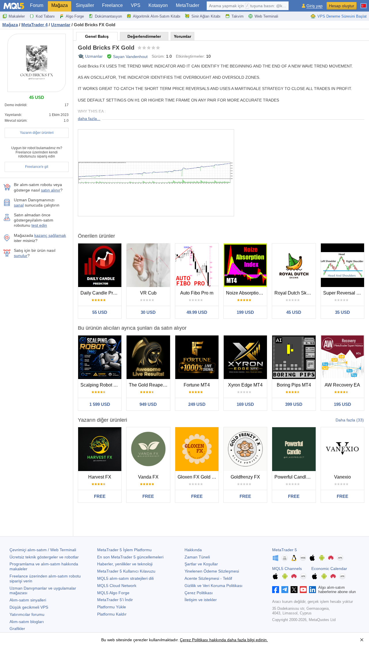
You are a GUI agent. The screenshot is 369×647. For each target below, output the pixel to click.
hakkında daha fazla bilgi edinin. (238, 639)
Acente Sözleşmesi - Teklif (208, 578)
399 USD (293, 404)
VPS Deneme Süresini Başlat (342, 16)
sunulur (20, 255)
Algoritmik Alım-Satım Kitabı (156, 16)
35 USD (342, 312)
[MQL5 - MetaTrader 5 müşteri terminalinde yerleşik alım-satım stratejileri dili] (13, 6)
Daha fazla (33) (350, 420)
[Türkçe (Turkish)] (363, 3)
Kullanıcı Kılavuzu (126, 571)
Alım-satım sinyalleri (28, 600)
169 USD (245, 404)
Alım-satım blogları (27, 621)
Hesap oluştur (341, 5)
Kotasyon (158, 5)
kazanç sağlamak (50, 235)
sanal (19, 205)
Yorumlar (182, 36)
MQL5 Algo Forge (113, 592)
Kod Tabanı (45, 16)
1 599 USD (99, 404)
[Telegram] (284, 589)
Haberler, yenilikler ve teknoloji (125, 564)
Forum (36, 5)
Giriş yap (314, 6)
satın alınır (50, 190)
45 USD (293, 312)
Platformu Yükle (111, 607)
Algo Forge (75, 16)
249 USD (197, 404)
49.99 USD (197, 312)
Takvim (237, 16)
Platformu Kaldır (112, 614)
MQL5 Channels (287, 568)
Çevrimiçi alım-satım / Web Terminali (43, 549)
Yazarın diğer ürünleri (37, 133)
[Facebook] (275, 589)
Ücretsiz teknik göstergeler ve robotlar (44, 557)
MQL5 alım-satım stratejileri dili (125, 578)
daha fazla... (89, 118)
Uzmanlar (94, 56)
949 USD (148, 404)
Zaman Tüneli (197, 557)
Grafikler (17, 628)
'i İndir (115, 599)
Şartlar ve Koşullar (201, 564)
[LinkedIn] (312, 589)
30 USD (148, 312)
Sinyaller (85, 5)
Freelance (112, 5)
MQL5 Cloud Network (116, 585)
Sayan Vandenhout (130, 56)
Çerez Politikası (198, 592)
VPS (135, 5)
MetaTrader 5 (284, 549)
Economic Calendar (329, 568)
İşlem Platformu (124, 549)
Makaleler (17, 16)
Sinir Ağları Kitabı (206, 16)
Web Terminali (266, 16)
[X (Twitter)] (294, 589)
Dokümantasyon (108, 16)
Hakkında (193, 549)
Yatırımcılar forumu (27, 614)
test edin (39, 225)
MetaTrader (187, 5)
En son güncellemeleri (130, 557)
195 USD (342, 404)
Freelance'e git (36, 167)
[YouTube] (303, 589)
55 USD (99, 312)
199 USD (245, 312)
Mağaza (59, 5)
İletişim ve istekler (200, 599)
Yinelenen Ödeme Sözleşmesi (211, 571)
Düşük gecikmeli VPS (29, 607)
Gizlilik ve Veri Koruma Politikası (213, 585)
